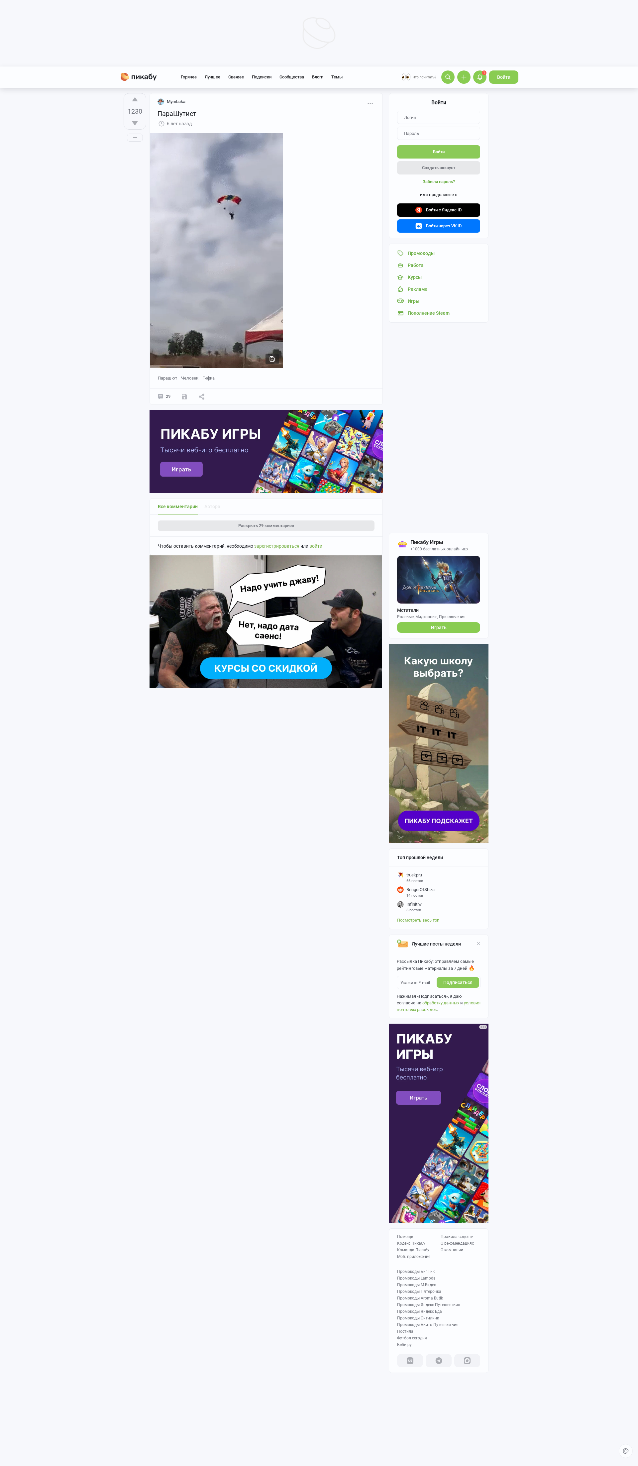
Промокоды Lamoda (416, 1278)
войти (315, 546)
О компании (452, 1250)
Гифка (208, 378)
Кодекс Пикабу (411, 1243)
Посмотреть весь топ (418, 920)
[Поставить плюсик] (135, 99)
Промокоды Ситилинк (418, 1318)
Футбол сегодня (412, 1338)
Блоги (317, 76)
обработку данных (440, 1002)
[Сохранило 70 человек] (184, 396)
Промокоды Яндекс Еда (419, 1311)
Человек (189, 378)
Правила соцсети (457, 1236)
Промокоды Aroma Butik (420, 1298)
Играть (439, 627)
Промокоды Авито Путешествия (428, 1324)
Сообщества (291, 76)
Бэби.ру (404, 1344)
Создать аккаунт (438, 167)
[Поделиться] (201, 396)
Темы (337, 76)
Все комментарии (178, 506)
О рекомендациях (457, 1243)
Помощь (405, 1236)
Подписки (261, 76)
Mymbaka (176, 101)
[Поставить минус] (135, 123)
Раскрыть (266, 525)
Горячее (189, 76)
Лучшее (212, 76)
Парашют (167, 378)
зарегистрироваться (276, 546)
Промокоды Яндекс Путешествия (428, 1304)
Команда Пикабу (413, 1250)
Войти (503, 77)
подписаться (458, 982)
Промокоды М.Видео (416, 1285)
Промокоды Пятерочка (419, 1291)
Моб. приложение (413, 1256)
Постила (405, 1331)
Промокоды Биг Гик (416, 1271)
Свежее (236, 76)
